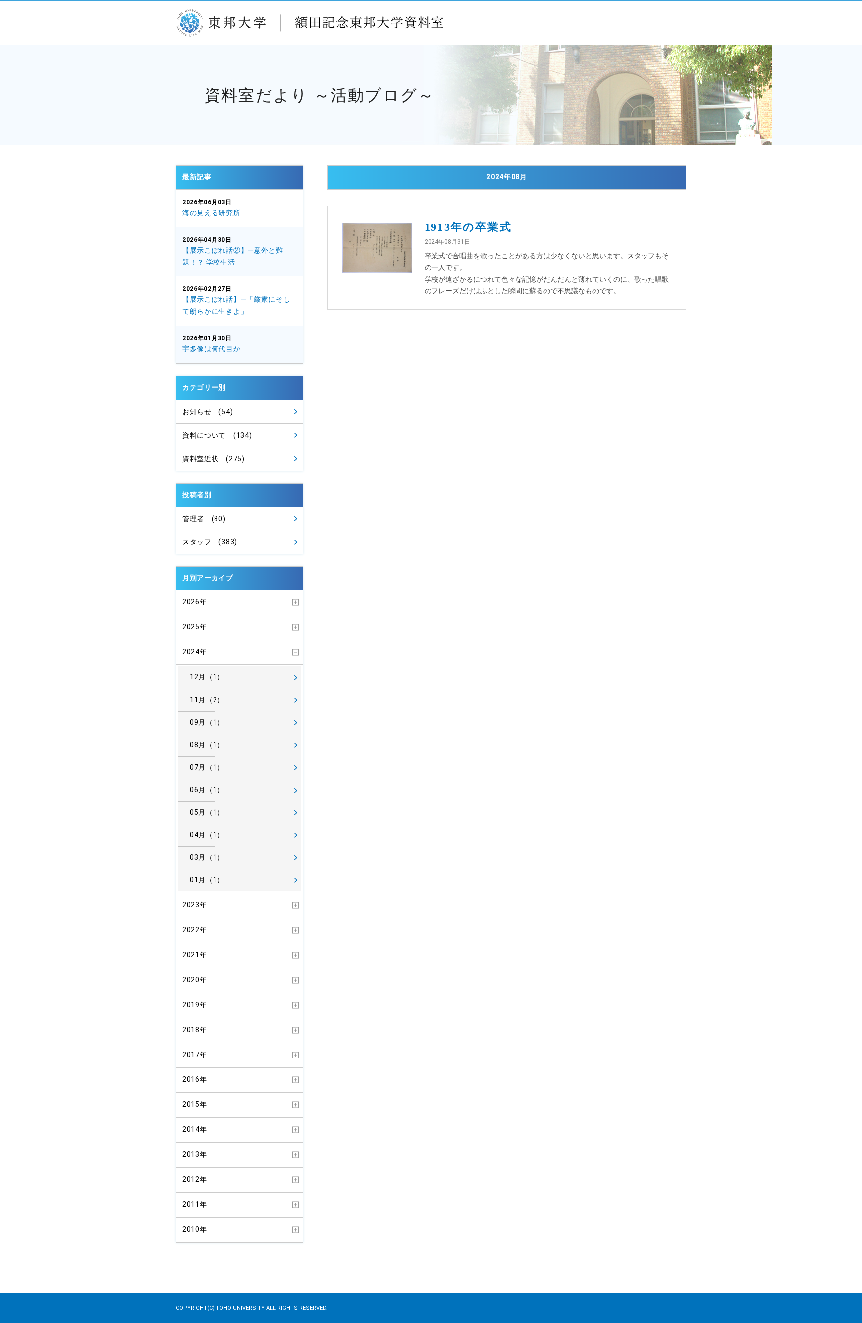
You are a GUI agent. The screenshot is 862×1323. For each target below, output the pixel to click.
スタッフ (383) (209, 542)
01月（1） (207, 880)
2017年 (194, 1054)
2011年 (194, 1204)
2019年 (194, 1005)
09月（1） (207, 722)
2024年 (194, 652)
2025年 (194, 627)
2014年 (194, 1129)
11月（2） (207, 700)
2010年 (194, 1229)
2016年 (194, 1079)
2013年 (194, 1154)
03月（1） (207, 857)
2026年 (194, 602)
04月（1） (207, 835)
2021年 (194, 955)
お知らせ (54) (207, 412)
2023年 (194, 905)
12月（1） (207, 677)
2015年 (194, 1104)
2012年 (194, 1179)
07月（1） (207, 767)
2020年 (194, 980)
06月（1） (207, 790)
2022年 (194, 930)
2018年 (194, 1030)
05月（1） (207, 812)
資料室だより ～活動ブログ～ (319, 95)
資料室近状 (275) (213, 459)
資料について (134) (217, 435)
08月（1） (207, 745)
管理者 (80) (204, 519)
